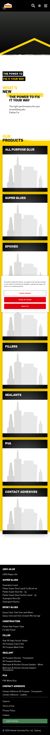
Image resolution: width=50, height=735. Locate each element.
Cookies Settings (12, 721)
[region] (25, 294)
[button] (33, 6)
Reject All (25, 306)
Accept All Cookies (25, 300)
